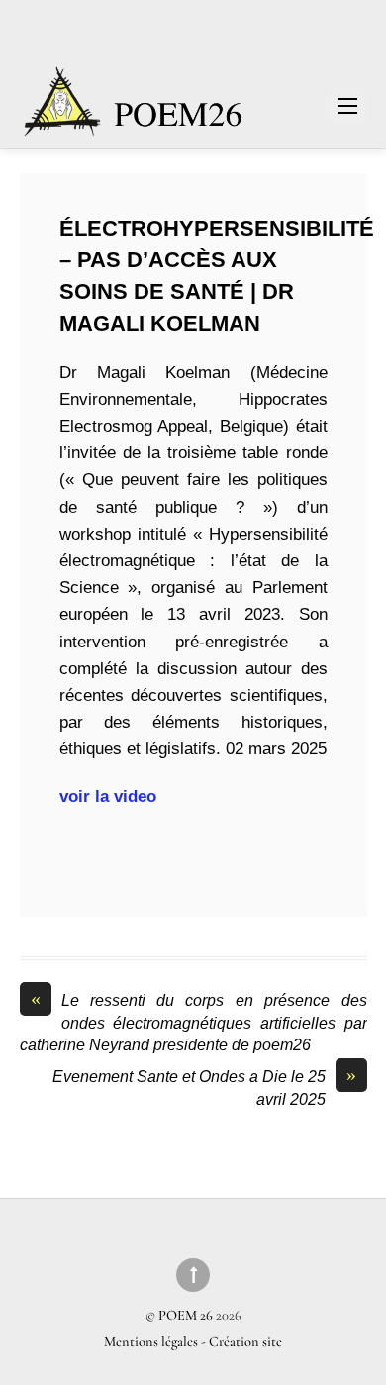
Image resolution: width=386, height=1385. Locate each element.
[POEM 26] (134, 111)
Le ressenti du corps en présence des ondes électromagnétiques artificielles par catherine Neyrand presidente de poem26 (193, 1021)
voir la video (110, 796)
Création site (245, 1342)
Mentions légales (152, 1342)
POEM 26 (185, 1315)
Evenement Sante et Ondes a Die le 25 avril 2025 (204, 1086)
